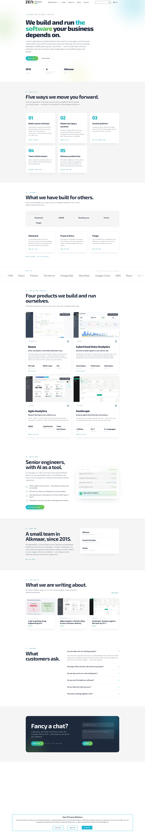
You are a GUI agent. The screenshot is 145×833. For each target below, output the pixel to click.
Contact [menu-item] (86, 2)
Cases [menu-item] (64, 2)
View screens (65, 314)
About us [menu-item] (71, 2)
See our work (47, 58)
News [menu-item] (79, 2)
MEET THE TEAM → (31, 559)
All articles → (115, 592)
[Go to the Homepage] (34, 2)
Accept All (87, 827)
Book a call (32, 58)
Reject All (73, 827)
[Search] (109, 2)
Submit (87, 743)
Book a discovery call (35, 507)
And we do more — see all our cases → (38, 256)
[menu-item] (53, 2)
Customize (58, 827)
